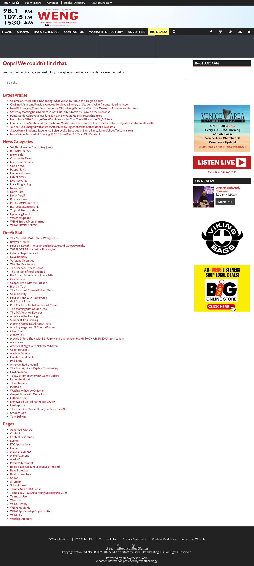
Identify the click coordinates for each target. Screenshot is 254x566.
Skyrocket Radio (137, 558)
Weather (15, 500)
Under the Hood (20, 379)
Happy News (18, 169)
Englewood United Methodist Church (32, 401)
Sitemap (15, 481)
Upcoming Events (21, 214)
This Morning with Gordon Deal (28, 309)
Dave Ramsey (18, 257)
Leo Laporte (17, 405)
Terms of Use (18, 496)
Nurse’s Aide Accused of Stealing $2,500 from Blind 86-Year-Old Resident (55, 134)
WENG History (18, 504)
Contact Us (74, 32)
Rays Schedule (46, 32)
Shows (23, 32)
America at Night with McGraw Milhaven (34, 346)
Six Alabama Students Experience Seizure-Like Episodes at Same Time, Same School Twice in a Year (71, 130)
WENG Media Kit (20, 507)
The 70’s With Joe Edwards (26, 312)
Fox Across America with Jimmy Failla (31, 275)
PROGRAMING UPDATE (24, 203)
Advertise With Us (21, 429)
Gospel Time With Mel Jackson (28, 283)
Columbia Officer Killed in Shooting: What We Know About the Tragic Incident (56, 101)
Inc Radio (15, 387)
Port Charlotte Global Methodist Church (34, 305)
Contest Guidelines (22, 437)
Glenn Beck (17, 331)
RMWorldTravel (19, 242)
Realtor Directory (74, 2)
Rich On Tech (18, 286)
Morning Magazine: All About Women (32, 327)
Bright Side (16, 154)
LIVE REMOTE (18, 180)
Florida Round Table (22, 357)
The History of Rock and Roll (27, 271)
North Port (16, 192)
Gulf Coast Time (20, 301)
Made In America (20, 353)
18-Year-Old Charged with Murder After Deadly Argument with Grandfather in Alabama (62, 127)
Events (14, 440)
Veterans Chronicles (22, 260)
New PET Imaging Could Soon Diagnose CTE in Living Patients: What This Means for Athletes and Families (74, 108)
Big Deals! (158, 32)
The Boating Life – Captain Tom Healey (34, 368)
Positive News (19, 199)
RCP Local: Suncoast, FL (24, 206)
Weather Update (20, 218)
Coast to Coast (19, 349)
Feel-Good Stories (21, 162)
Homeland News (20, 173)
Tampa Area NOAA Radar (25, 489)
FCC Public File (84, 539)
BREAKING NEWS (20, 151)
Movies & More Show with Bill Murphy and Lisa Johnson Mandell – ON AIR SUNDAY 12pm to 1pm (67, 338)
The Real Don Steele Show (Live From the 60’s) (38, 409)
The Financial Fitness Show (26, 268)
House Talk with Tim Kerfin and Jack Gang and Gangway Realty (47, 245)
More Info (225, 202)
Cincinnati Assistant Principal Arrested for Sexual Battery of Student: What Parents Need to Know (69, 104)
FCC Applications (20, 444)
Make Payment (19, 455)
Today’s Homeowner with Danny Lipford (34, 375)
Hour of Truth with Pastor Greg (28, 297)
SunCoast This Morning (24, 320)
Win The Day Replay (22, 264)
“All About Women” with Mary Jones (31, 147)
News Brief (16, 188)
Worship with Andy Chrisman (27, 390)
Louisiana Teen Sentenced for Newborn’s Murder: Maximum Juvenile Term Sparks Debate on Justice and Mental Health (82, 123)
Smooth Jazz (18, 413)
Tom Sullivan (18, 416)
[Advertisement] (222, 128)
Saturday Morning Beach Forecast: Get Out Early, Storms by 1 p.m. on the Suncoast (60, 112)
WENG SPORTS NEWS (24, 225)
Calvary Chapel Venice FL (25, 253)
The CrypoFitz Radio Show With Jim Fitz (34, 238)
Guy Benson (17, 279)
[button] (174, 32)
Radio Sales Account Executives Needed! (35, 466)
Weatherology (148, 561)
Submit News (33, 2)
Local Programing (20, 184)
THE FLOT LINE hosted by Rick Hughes (33, 249)
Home (7, 32)
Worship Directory (106, 32)
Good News (17, 166)
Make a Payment (20, 452)
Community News (21, 158)
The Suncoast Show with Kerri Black (31, 290)
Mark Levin (16, 342)
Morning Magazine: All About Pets (30, 323)
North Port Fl (17, 195)
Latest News (18, 177)
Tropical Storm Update (24, 210)
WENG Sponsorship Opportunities (31, 511)
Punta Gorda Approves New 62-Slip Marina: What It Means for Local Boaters (56, 115)
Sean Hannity (18, 294)
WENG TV (16, 515)
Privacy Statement (21, 463)
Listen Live (9, 3)
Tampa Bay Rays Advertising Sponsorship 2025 (38, 492)
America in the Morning (24, 316)
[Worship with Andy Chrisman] (203, 196)
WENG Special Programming (27, 221)
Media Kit (16, 459)
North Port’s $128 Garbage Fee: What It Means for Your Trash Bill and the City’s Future (61, 119)
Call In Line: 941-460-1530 (222, 172)
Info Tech (16, 361)
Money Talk (17, 335)
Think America (18, 383)
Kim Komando (18, 372)
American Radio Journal (24, 364)
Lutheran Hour (18, 398)
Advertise (53, 2)
